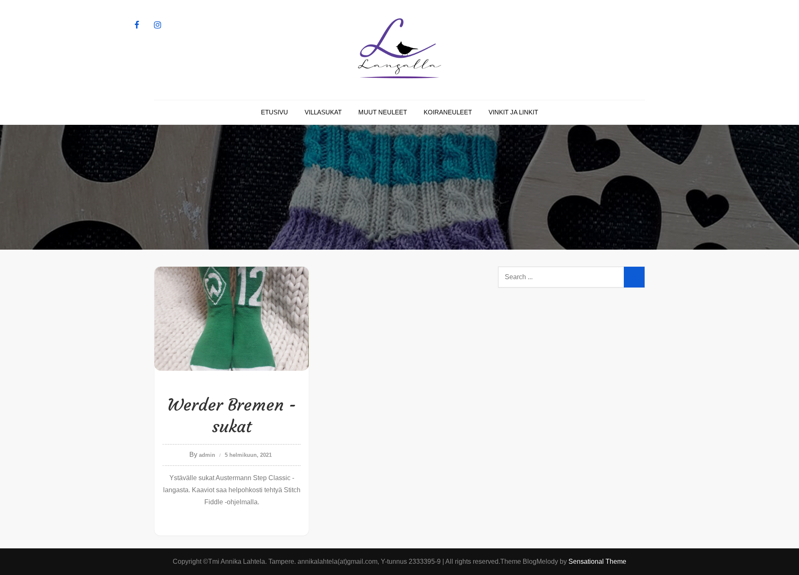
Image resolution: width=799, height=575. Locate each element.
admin (207, 455)
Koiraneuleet (448, 112)
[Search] (634, 277)
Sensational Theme (597, 561)
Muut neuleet (382, 112)
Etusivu (274, 112)
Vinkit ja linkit (513, 112)
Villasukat (323, 112)
